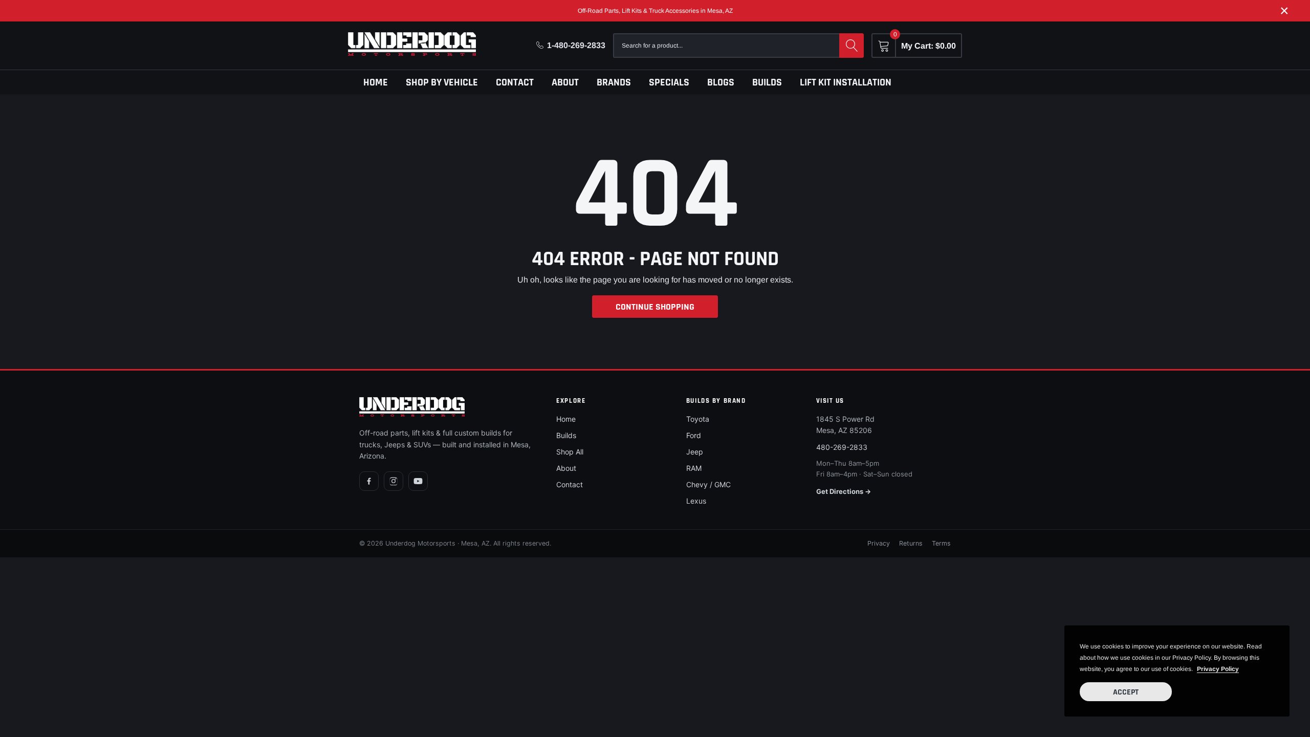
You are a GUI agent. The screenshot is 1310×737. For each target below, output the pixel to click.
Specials (669, 82)
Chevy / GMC (708, 484)
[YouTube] (418, 481)
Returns (911, 543)
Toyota (697, 419)
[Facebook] (369, 481)
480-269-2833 (841, 447)
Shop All (569, 451)
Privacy (878, 543)
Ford (693, 435)
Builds (767, 82)
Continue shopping (655, 307)
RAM (694, 468)
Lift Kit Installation (845, 82)
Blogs (720, 82)
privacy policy (1218, 669)
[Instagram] (393, 481)
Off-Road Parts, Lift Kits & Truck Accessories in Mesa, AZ (655, 10)
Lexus (696, 500)
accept (1126, 692)
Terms (941, 543)
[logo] (412, 44)
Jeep (694, 451)
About (565, 82)
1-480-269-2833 (576, 45)
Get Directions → (843, 491)
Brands (614, 82)
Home (375, 82)
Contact (515, 82)
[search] (851, 45)
